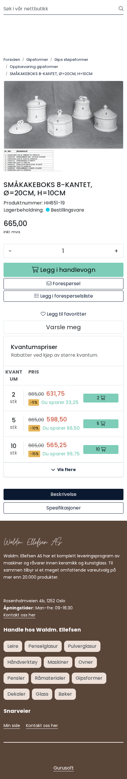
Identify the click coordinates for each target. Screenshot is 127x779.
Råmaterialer (50, 678)
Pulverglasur (82, 646)
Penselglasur (43, 646)
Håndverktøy (22, 662)
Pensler (16, 678)
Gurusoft (63, 768)
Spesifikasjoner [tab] (63, 507)
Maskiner (58, 662)
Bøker (65, 694)
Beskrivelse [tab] (63, 494)
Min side (12, 725)
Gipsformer (89, 678)
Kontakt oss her (19, 615)
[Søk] (121, 9)
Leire (12, 646)
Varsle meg (63, 327)
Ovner (86, 662)
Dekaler (16, 694)
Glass (42, 694)
